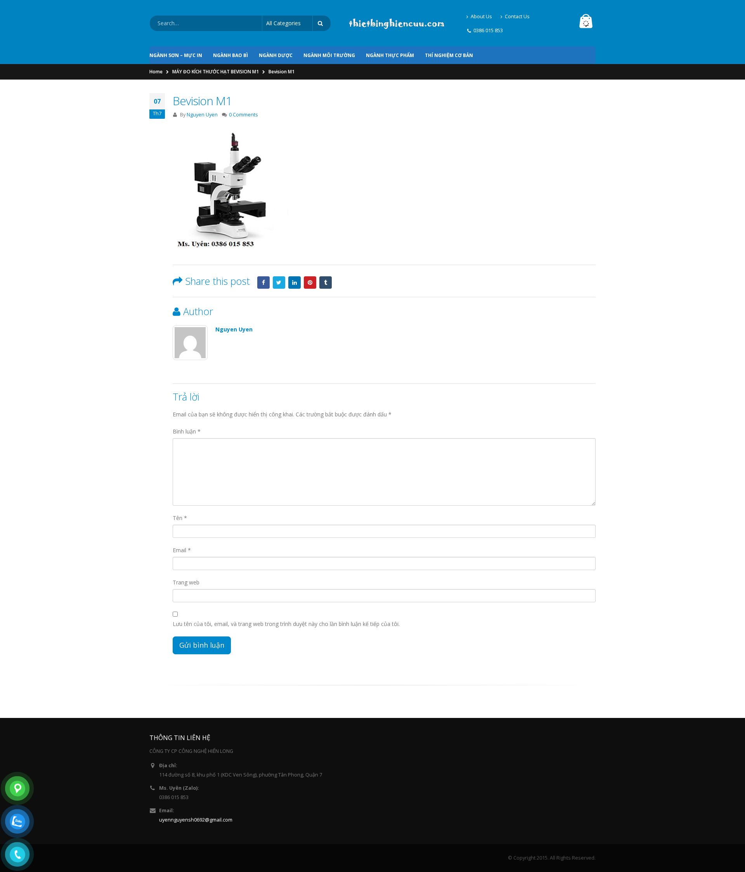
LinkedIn (294, 282)
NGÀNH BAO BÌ (230, 55)
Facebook (263, 282)
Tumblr (325, 282)
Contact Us (517, 16)
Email (182, 550)
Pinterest (310, 282)
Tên (180, 518)
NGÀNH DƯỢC (276, 55)
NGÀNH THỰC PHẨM (390, 55)
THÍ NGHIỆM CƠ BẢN (449, 55)
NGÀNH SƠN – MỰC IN (175, 55)
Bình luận (187, 431)
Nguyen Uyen (202, 114)
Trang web (186, 582)
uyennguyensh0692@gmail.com (195, 820)
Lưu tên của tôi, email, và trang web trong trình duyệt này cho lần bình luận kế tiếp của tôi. (286, 624)
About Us (481, 16)
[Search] (322, 23)
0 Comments (243, 114)
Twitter (279, 282)
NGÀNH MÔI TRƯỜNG (329, 55)
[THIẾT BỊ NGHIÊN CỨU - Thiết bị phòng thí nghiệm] (396, 23)
